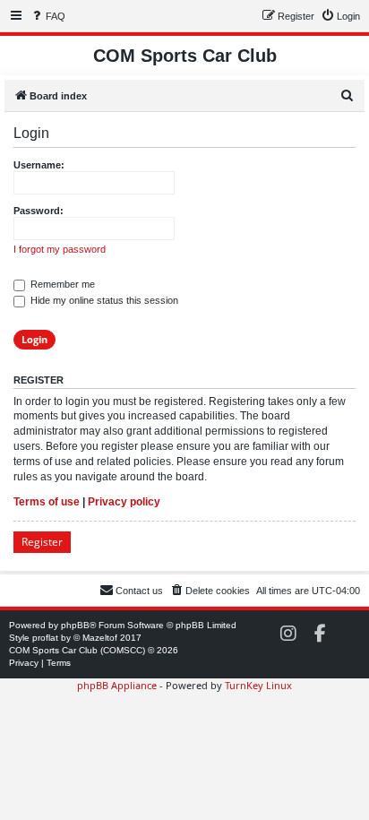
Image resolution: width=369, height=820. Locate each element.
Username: (38, 165)
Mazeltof (99, 638)
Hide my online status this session (103, 300)
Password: (38, 210)
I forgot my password (59, 249)
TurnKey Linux (258, 685)
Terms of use (46, 502)
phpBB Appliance (117, 685)
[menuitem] (47, 16)
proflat (45, 638)
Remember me (61, 284)
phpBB (75, 625)
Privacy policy (124, 502)
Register (42, 541)
